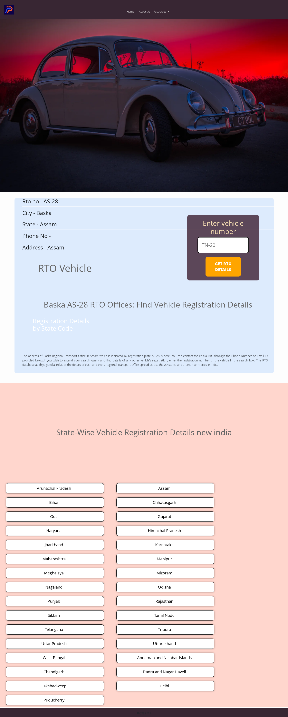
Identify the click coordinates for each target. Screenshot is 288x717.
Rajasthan (164, 601)
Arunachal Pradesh (54, 488)
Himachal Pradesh (164, 530)
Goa (54, 516)
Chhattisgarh (164, 502)
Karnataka (164, 544)
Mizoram (164, 573)
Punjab (54, 601)
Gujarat (164, 516)
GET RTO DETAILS (223, 266)
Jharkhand (54, 544)
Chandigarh (53, 671)
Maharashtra (54, 558)
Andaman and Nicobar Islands (164, 657)
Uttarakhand (164, 643)
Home (130, 11)
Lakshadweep (54, 686)
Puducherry (53, 700)
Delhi (164, 686)
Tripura (164, 629)
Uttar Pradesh (54, 643)
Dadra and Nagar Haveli (164, 671)
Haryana (54, 530)
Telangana (54, 629)
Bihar (54, 502)
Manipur (164, 558)
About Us (144, 11)
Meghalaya (54, 573)
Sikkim (54, 615)
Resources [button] (160, 11)
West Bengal (54, 657)
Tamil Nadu (164, 615)
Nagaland (53, 587)
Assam (164, 488)
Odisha (164, 587)
